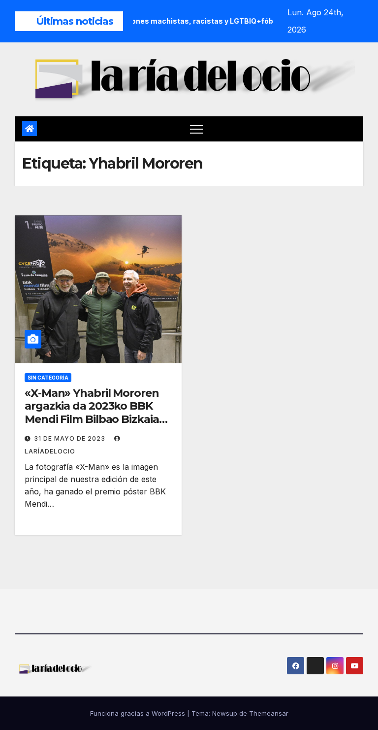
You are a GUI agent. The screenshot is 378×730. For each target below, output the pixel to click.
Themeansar (268, 713)
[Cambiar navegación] (197, 129)
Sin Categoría (48, 378)
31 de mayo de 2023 (70, 438)
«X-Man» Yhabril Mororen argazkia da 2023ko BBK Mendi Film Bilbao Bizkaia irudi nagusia (92, 412)
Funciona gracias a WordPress (138, 713)
